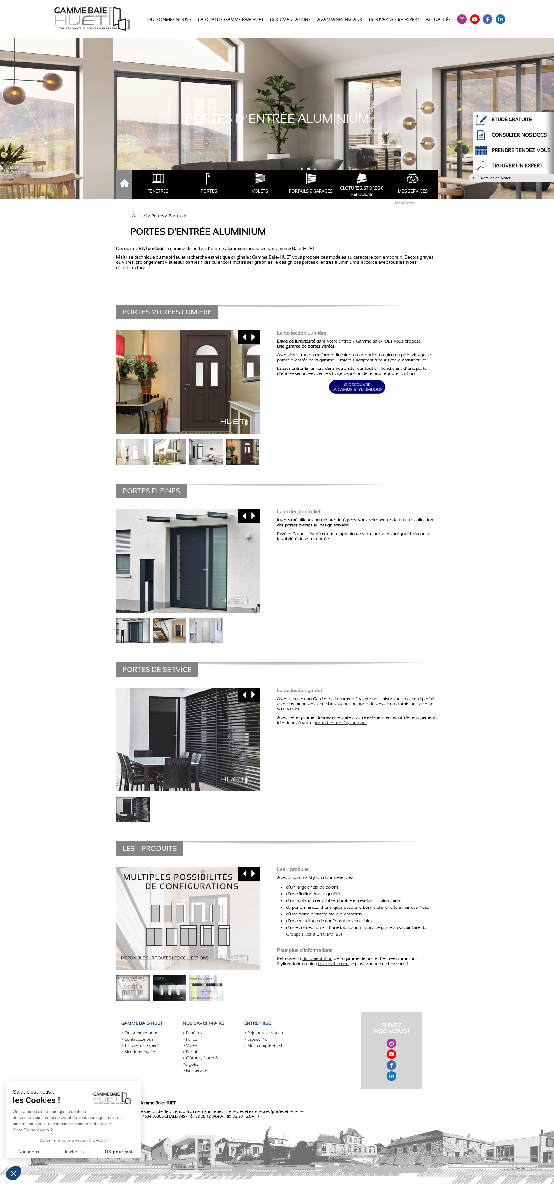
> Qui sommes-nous (139, 1033)
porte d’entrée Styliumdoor (340, 722)
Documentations (290, 19)
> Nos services (195, 1070)
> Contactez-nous (137, 1039)
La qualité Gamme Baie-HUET (231, 19)
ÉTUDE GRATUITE (512, 119)
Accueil (139, 215)
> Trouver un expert (139, 1045)
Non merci (28, 1151)
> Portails (191, 1051)
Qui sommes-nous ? (169, 19)
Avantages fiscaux (339, 19)
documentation (317, 958)
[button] (13, 1173)
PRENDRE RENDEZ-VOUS (521, 150)
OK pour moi (118, 1151)
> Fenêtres (192, 1033)
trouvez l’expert (333, 963)
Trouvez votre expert (393, 19)
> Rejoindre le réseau (263, 1033)
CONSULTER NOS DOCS (519, 134)
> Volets (190, 1045)
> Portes (190, 1039)
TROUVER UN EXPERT (517, 165)
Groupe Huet (299, 934)
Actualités (438, 19)
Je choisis (74, 1151)
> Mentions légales (138, 1051)
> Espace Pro (256, 1039)
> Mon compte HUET (263, 1045)
